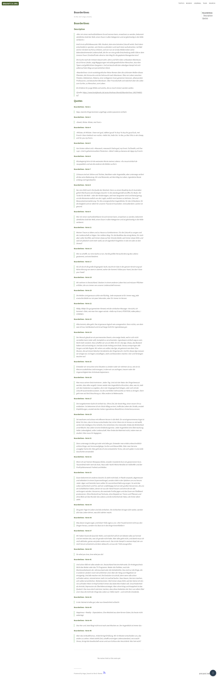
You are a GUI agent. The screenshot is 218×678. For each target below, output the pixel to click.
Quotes (205, 18)
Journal (197, 3)
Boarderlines (207, 13)
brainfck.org (10, 3)
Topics (181, 3)
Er (97, 673)
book (89, 17)
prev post (203, 673)
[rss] (104, 673)
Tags (205, 3)
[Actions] (213, 673)
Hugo (84, 673)
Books (189, 3)
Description (208, 15)
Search (212, 3)
